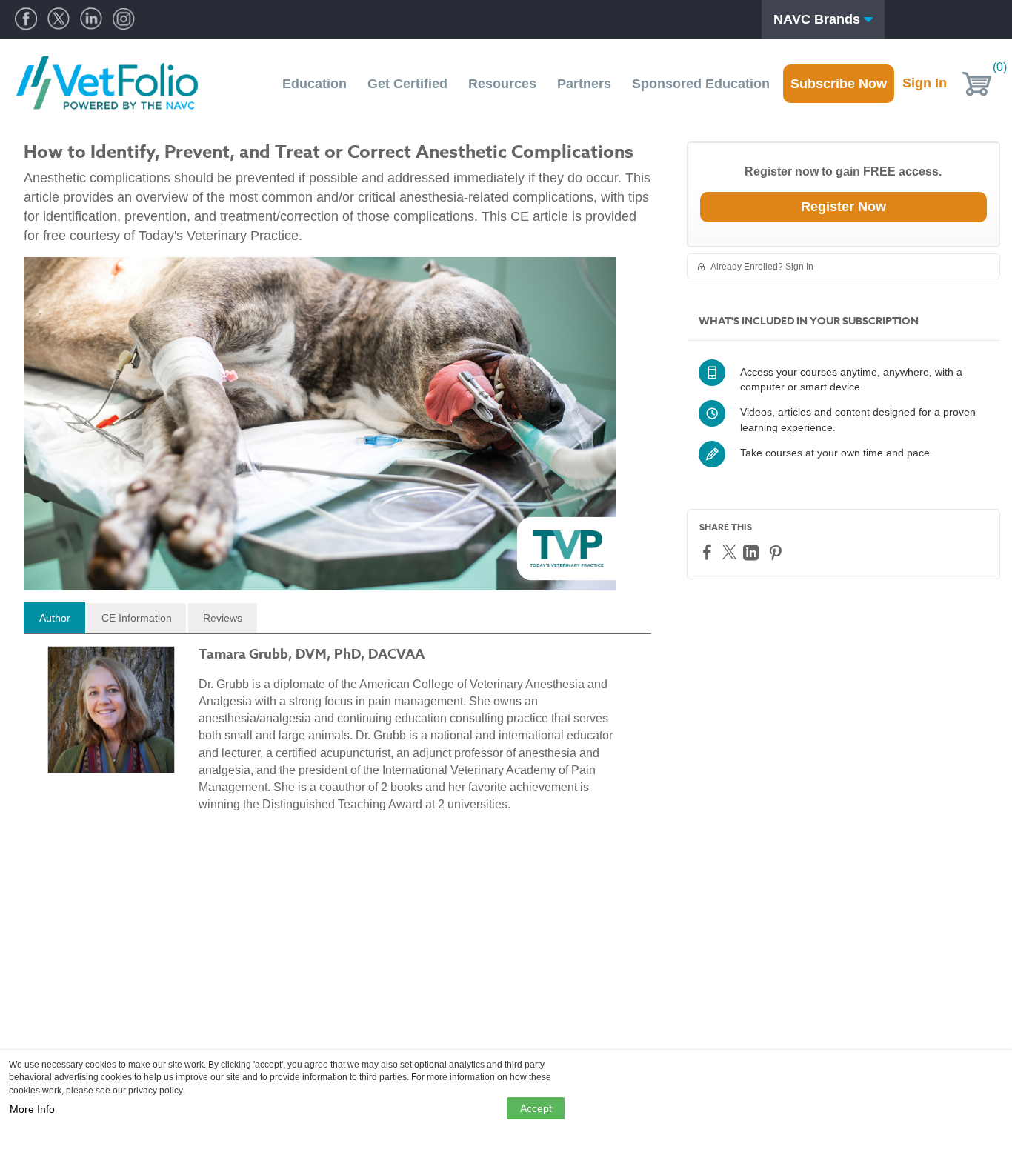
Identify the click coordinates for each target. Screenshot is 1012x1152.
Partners (584, 83)
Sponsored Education (701, 83)
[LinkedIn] (752, 552)
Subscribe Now (838, 83)
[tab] (54, 617)
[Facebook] (709, 551)
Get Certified (407, 83)
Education (314, 83)
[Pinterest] (777, 552)
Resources (502, 83)
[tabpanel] (337, 735)
